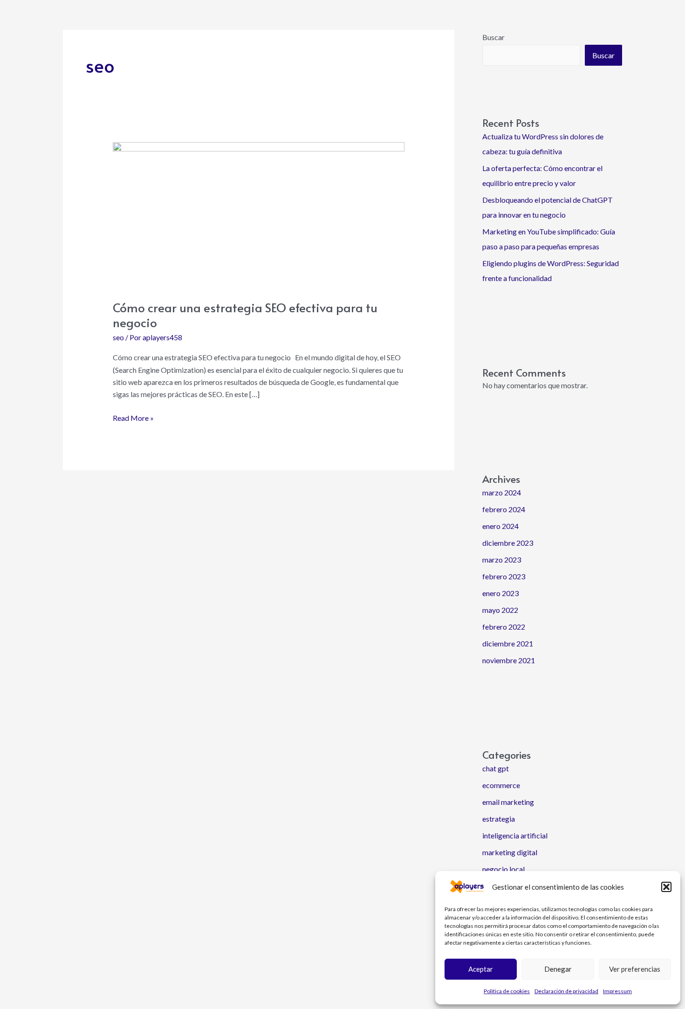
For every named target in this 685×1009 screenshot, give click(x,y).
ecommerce (501, 785)
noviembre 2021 (508, 660)
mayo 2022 (500, 609)
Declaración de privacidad (566, 991)
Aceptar (480, 969)
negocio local (503, 869)
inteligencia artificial (515, 835)
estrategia (498, 818)
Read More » (133, 417)
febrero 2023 (503, 576)
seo (118, 337)
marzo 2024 (501, 492)
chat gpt (495, 768)
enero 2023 (500, 593)
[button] (666, 887)
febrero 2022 (503, 626)
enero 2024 (500, 526)
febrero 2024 (503, 509)
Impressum (617, 991)
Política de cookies (507, 991)
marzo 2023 (501, 559)
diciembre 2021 (507, 643)
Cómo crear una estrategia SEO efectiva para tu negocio (245, 314)
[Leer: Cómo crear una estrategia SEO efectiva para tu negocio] (259, 214)
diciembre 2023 (507, 542)
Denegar (558, 969)
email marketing (508, 801)
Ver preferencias (634, 969)
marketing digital (509, 852)
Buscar (493, 37)
